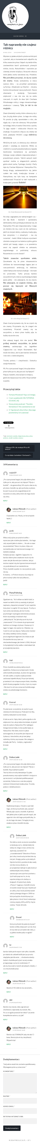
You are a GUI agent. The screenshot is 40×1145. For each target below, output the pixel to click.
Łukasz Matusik (19, 509)
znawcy (20, 438)
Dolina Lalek (14, 757)
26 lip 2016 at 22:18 (19, 983)
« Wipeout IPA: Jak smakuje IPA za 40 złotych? (17, 448)
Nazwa (6, 1096)
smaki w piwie (13, 438)
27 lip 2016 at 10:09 (19, 1030)
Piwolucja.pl (20, 1140)
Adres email (9, 1106)
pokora (5, 438)
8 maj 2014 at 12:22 (15, 475)
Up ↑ (29, 1140)
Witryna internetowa (13, 1116)
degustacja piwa (23, 436)
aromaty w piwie (12, 436)
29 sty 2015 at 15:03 (15, 705)
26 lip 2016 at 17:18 (15, 947)
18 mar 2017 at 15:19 (22, 920)
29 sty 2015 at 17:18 (19, 801)
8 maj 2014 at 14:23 (15, 533)
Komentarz (9, 1071)
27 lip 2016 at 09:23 (15, 1002)
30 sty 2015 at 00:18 (22, 838)
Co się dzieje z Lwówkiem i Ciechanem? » (18, 455)
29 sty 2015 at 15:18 (15, 759)
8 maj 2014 (7, 52)
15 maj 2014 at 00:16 (16, 663)
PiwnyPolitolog (15, 593)
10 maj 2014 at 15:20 (16, 595)
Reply (5, 501)
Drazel (18, 917)
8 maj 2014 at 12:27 (19, 511)
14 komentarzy (20, 52)
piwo (31, 436)
